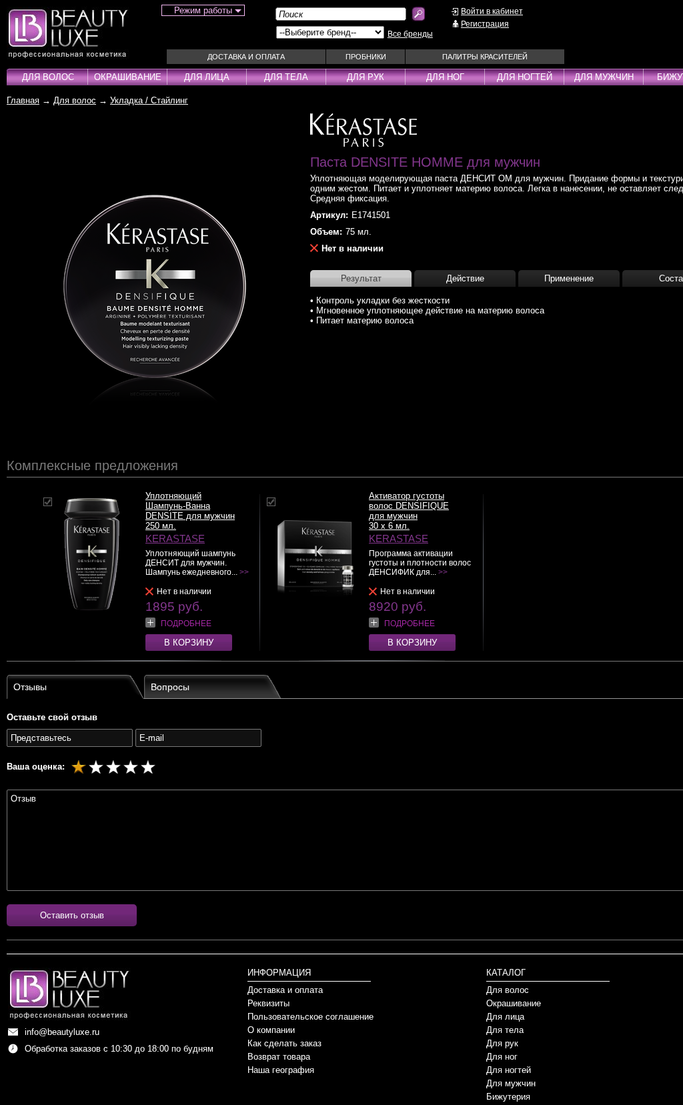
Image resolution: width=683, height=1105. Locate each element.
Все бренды (410, 34)
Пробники (366, 57)
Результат (361, 278)
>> (244, 572)
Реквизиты (268, 1003)
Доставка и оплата (246, 57)
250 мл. (160, 526)
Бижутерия (508, 1097)
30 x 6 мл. (389, 526)
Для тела (286, 77)
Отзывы (30, 687)
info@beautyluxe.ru (62, 1032)
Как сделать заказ (284, 1043)
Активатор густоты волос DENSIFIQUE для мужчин (409, 506)
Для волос (48, 77)
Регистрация (485, 24)
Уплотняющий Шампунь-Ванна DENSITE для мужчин (190, 506)
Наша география (280, 1070)
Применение (569, 278)
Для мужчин (604, 77)
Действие (465, 278)
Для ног (445, 77)
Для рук (365, 77)
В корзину (188, 643)
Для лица (206, 77)
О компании (271, 1030)
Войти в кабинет (492, 11)
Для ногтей (524, 77)
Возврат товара (278, 1057)
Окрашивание (127, 77)
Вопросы (170, 687)
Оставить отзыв (72, 915)
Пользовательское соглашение (310, 1017)
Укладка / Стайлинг (149, 100)
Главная (23, 100)
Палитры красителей (485, 57)
